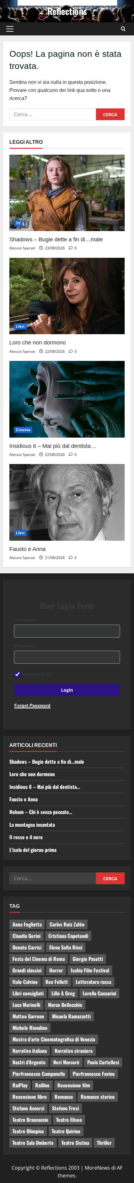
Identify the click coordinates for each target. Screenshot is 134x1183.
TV (18, 223)
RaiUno (42, 1085)
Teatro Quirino (66, 1131)
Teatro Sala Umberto (33, 1142)
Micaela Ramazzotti (71, 1016)
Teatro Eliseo (69, 1119)
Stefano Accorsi (28, 1108)
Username (25, 619)
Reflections (67, 11)
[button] (10, 28)
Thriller (104, 1142)
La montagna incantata (32, 824)
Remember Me (37, 674)
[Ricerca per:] (52, 114)
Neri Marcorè (66, 1062)
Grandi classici (26, 970)
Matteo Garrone (28, 1016)
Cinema (23, 429)
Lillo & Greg (63, 993)
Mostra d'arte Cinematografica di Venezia (53, 1039)
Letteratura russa (93, 981)
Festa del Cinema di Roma (38, 958)
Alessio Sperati (22, 248)
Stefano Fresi (65, 1108)
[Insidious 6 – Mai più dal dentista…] (67, 399)
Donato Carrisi (26, 947)
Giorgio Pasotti (88, 958)
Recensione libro (29, 1096)
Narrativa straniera (74, 1050)
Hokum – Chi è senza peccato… (40, 812)
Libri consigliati (28, 993)
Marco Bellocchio (65, 1004)
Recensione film (73, 1085)
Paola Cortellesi (103, 1062)
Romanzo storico (98, 1096)
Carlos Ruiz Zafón (67, 924)
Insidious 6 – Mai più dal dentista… (52, 446)
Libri (20, 326)
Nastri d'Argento (28, 1062)
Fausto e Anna (27, 549)
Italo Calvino (25, 981)
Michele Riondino (29, 1027)
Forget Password (32, 705)
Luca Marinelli (26, 1004)
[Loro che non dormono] (67, 296)
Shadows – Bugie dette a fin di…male (56, 239)
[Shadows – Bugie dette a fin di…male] (67, 193)
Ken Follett (56, 981)
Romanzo (64, 1096)
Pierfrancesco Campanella (38, 1073)
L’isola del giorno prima (32, 849)
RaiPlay (19, 1085)
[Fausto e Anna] (67, 502)
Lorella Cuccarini (99, 993)
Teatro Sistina (75, 1142)
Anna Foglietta (27, 924)
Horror (56, 970)
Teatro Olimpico (28, 1131)
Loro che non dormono (37, 342)
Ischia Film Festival (90, 970)
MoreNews (97, 1167)
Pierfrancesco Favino (94, 1073)
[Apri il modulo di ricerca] (123, 29)
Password (24, 645)
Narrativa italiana (29, 1050)
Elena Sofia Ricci (65, 947)
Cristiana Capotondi (68, 936)
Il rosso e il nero (26, 837)
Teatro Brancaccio (30, 1119)
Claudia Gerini (26, 936)
